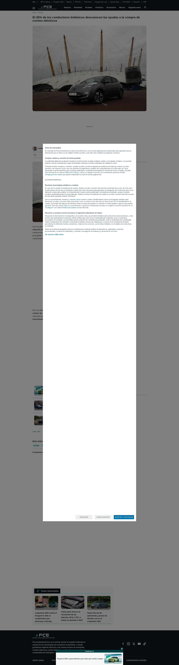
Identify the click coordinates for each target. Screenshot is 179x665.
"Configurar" (49, 207)
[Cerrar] (122, 648)
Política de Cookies (71, 172)
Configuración (102, 517)
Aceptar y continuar (124, 517)
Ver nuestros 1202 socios (54, 234)
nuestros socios (75, 199)
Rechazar (84, 517)
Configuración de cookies (54, 174)
